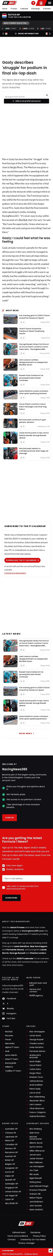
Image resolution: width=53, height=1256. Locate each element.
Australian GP (11, 1129)
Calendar (24, 8)
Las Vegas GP (11, 1195)
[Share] (46, 95)
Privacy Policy (39, 1236)
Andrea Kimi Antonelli (35, 1056)
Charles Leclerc (38, 953)
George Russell (17, 953)
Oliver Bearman (36, 1108)
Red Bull (23, 220)
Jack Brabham (36, 1202)
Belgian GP (10, 1164)
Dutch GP (9, 1172)
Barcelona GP (11, 1152)
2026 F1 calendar (25, 958)
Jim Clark (33, 1170)
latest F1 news (17, 927)
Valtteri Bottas (36, 1081)
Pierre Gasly (34, 1089)
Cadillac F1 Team (13, 1071)
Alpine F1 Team (12, 1047)
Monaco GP (10, 1148)
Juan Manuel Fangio (38, 1186)
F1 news (14, 8)
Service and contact (35, 990)
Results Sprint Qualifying (15, 23)
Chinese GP (10, 1133)
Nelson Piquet (35, 1198)
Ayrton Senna (35, 1147)
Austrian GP (10, 1156)
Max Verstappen (38, 946)
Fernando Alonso (15, 949)
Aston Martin (11, 1055)
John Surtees (35, 1206)
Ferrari (8, 1039)
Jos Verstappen (36, 1166)
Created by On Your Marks (33, 1239)
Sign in (9, 817)
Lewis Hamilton (21, 946)
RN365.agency (36, 995)
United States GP (13, 1192)
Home (4, 8)
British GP (9, 1160)
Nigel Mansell (35, 1178)
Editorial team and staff (38, 984)
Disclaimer (35, 1232)
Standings (35, 8)
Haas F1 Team (11, 1059)
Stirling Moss (35, 1182)
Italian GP (9, 1176)
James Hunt (35, 1155)
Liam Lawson (35, 1104)
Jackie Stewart (36, 1158)
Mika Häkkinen (36, 1162)
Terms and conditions (17, 1236)
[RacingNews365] (9, 3)
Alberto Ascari (36, 1143)
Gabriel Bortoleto (37, 1116)
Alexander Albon (37, 1101)
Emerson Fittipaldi (37, 1190)
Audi (7, 1051)
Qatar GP (9, 1199)
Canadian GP (11, 1144)
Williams (9, 1067)
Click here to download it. (15, 573)
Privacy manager (26, 1243)
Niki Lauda (34, 1174)
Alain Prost (34, 1133)
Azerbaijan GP (11, 1184)
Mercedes (10, 1043)
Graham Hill (34, 1194)
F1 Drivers (47, 8)
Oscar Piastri (35, 1065)
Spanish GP (10, 1180)
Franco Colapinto (37, 1112)
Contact (12, 1239)
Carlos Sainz (35, 1069)
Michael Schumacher (35, 1138)
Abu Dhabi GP (11, 1203)
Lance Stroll (34, 1093)
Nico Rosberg (35, 1129)
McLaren (9, 1035)
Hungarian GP (11, 1168)
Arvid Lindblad (35, 1085)
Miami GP (9, 1140)
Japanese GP (11, 1137)
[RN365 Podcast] (33, 3)
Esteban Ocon (36, 1077)
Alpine (9, 268)
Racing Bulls (10, 1063)
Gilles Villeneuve (37, 1151)
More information (28, 33)
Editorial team (19, 1232)
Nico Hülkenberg (37, 1097)
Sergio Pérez (35, 1073)
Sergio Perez (16, 167)
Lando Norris (35, 1035)
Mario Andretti (36, 1209)
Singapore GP (11, 1188)
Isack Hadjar (35, 1061)
